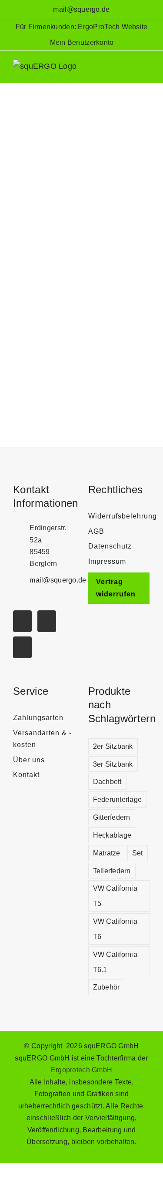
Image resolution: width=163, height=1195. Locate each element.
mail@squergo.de (81, 9)
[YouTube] (22, 621)
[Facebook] (22, 647)
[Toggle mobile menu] (146, 69)
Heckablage (112, 835)
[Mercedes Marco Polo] (79, 133)
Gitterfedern (111, 817)
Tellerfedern (112, 871)
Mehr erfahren (81, 393)
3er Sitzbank (113, 764)
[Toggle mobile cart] (130, 69)
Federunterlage (117, 799)
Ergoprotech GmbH (81, 1070)
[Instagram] (46, 621)
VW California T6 (115, 928)
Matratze (106, 853)
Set (137, 853)
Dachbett (107, 781)
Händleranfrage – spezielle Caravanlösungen (79, 111)
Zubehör (106, 987)
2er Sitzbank (113, 746)
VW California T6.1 (115, 961)
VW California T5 (115, 895)
